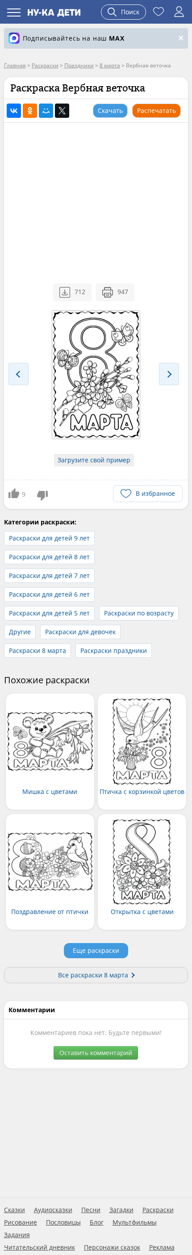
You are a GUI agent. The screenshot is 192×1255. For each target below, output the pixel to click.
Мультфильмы (135, 1222)
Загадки (121, 1210)
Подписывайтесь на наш (74, 38)
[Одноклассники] (30, 111)
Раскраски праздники (113, 650)
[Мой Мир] (46, 111)
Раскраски (158, 1210)
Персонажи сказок (112, 1247)
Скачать (110, 110)
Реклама (162, 1247)
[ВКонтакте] (14, 111)
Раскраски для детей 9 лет (49, 538)
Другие (20, 632)
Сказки (14, 1210)
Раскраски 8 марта (37, 650)
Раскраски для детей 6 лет (49, 594)
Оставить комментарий (95, 1052)
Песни (90, 1210)
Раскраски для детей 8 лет (49, 557)
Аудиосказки (53, 1210)
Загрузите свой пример (94, 460)
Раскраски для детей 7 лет (49, 575)
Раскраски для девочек (80, 632)
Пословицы (63, 1222)
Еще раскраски (96, 950)
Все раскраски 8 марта (93, 975)
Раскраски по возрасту (139, 613)
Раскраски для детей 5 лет (49, 613)
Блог (97, 1222)
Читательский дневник (39, 1247)
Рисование (20, 1222)
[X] (62, 111)
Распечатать (156, 110)
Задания (17, 1235)
